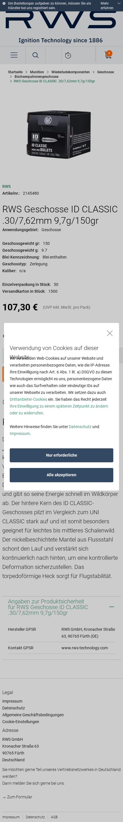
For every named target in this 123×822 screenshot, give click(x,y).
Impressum (20, 433)
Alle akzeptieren (61, 475)
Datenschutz (80, 426)
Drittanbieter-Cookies (28, 399)
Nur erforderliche (61, 455)
